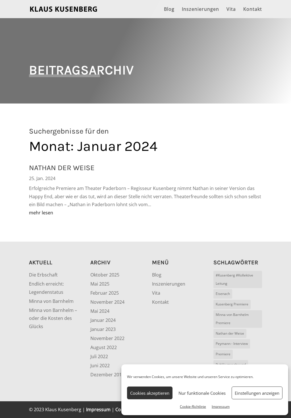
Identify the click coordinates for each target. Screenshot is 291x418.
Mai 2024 (99, 311)
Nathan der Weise (230, 333)
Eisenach (223, 293)
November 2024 (107, 302)
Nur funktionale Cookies (202, 393)
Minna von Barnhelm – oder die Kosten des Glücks (53, 318)
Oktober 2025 (104, 275)
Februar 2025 (104, 293)
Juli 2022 (99, 356)
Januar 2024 (103, 320)
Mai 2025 (99, 284)
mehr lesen (41, 213)
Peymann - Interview (232, 343)
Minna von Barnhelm (51, 301)
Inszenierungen (200, 9)
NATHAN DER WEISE (62, 167)
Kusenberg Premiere (232, 304)
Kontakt (252, 9)
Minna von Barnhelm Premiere (232, 318)
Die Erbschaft (43, 275)
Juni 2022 (100, 365)
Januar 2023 (103, 329)
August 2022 (103, 347)
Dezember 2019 (107, 374)
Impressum (221, 406)
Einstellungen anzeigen (257, 393)
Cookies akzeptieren (149, 393)
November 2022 (107, 338)
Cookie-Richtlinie (193, 406)
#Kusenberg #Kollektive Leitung (234, 279)
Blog (169, 9)
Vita (231, 9)
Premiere (223, 354)
